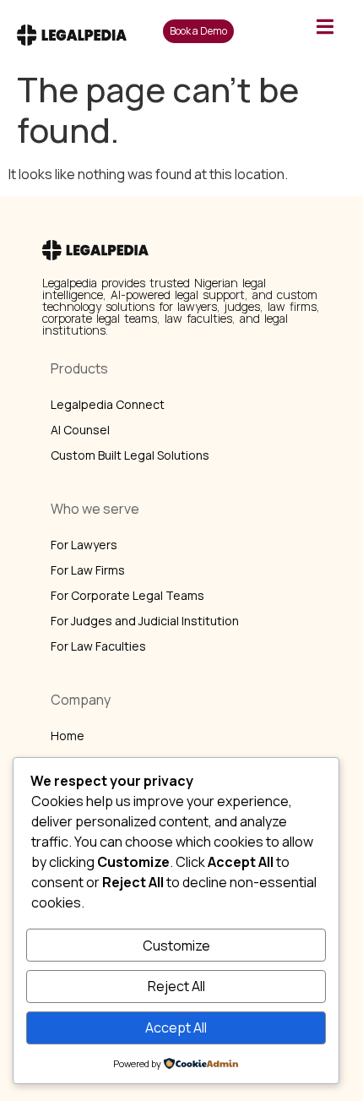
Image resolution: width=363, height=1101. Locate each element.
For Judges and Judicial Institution (145, 621)
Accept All (176, 1027)
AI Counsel (80, 430)
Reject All (176, 986)
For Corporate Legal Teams (127, 595)
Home (67, 736)
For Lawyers (84, 545)
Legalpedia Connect (108, 404)
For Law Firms (88, 570)
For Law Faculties (98, 646)
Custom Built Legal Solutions (130, 455)
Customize (176, 945)
